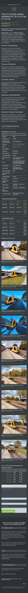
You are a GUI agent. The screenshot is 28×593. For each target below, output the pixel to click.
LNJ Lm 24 (8, 479)
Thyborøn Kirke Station (12, 4)
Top (24, 583)
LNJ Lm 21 (8, 472)
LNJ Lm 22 (8, 474)
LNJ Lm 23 (8, 477)
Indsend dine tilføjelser (8, 511)
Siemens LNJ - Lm (17, 146)
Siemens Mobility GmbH (18, 144)
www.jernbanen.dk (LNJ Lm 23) (8, 128)
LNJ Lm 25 (8, 481)
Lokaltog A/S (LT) (26, 204)
